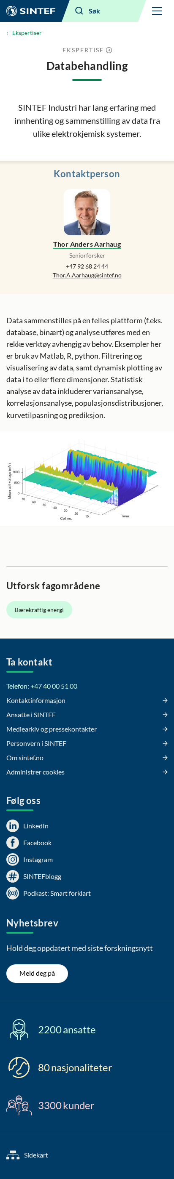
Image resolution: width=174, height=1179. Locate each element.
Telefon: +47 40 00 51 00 (41, 686)
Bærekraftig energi (39, 609)
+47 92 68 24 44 (87, 266)
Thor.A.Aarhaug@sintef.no (87, 275)
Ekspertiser (27, 32)
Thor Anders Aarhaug (87, 244)
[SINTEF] (31, 11)
